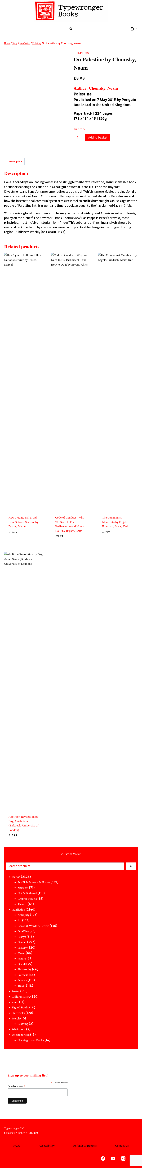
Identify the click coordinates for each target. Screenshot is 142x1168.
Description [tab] (15, 161)
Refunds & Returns (85, 1145)
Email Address (16, 1086)
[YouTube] (113, 1158)
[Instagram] (123, 1158)
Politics (81, 53)
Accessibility (47, 1145)
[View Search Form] (71, 29)
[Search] (131, 866)
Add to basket (97, 137)
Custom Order (71, 854)
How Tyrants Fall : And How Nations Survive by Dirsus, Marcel (23, 522)
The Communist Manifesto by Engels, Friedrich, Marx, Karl (115, 522)
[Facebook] (103, 1158)
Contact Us (122, 1145)
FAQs (16, 1145)
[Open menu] (7, 29)
